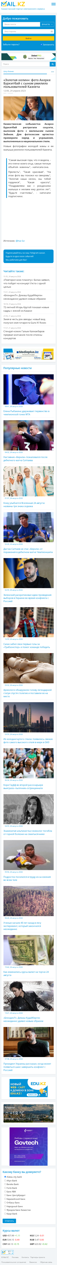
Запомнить (48, 44)
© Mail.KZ (5, 1257)
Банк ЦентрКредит (16, 1195)
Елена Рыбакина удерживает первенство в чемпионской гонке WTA (26, 410)
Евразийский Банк (16, 1199)
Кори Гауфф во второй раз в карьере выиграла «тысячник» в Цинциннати (23, 784)
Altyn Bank (12, 1180)
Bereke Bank (13, 1184)
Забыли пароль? (11, 44)
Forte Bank (12, 1188)
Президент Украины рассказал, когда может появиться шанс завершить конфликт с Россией (27, 1065)
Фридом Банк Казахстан (19, 1210)
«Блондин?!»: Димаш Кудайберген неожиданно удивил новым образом (23, 1017)
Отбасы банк (13, 1202)
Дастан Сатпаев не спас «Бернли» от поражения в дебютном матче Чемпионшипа (28, 548)
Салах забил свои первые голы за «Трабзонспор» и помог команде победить (26, 643)
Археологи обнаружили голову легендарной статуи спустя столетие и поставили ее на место (27, 691)
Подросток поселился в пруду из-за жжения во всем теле (27, 876)
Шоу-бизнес (8, 71)
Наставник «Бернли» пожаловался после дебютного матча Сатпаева (25, 456)
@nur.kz (20, 240)
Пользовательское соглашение (13, 1262)
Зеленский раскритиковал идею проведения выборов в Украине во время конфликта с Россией (27, 596)
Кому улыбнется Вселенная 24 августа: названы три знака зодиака (24, 502)
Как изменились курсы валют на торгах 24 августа (26, 971)
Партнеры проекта (37, 1257)
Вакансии (33, 1262)
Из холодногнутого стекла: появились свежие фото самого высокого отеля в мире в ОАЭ (28, 738)
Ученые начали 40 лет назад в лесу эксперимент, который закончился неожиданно (22, 924)
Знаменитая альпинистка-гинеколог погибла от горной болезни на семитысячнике (27, 830)
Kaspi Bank (12, 1213)
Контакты (25, 1257)
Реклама (15, 1257)
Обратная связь (46, 1262)
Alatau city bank (14, 1176)
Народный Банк (15, 1206)
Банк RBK (11, 1191)
